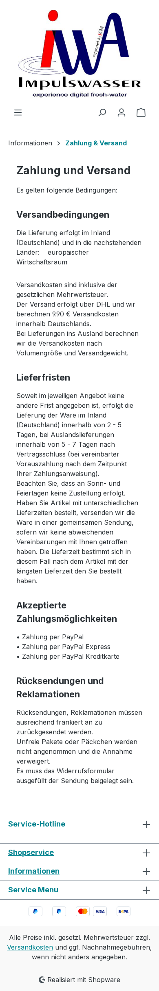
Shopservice (31, 852)
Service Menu (33, 889)
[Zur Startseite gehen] (79, 53)
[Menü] (18, 112)
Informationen (34, 871)
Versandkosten (30, 947)
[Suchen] (102, 112)
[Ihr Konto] (121, 112)
